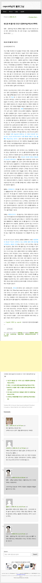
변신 (8, 334)
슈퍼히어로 (13, 334)
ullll (7, 425)
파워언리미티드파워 (30, 334)
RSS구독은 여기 (35, 573)
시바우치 (8, 448)
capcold (6, 336)
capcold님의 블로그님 (13, 6)
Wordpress (12, 573)
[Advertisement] (21, 356)
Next (36, 17)
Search (6, 551)
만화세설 (20, 332)
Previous (30, 17)
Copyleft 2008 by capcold (13, 322)
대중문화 (31, 332)
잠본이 (7, 506)
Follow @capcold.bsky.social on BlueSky (21, 577)
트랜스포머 (21, 334)
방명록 (22, 11)
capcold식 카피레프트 (23, 573)
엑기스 (11, 11)
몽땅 (16, 11)
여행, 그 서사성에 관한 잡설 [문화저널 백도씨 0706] (20, 385)
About (4, 11)
